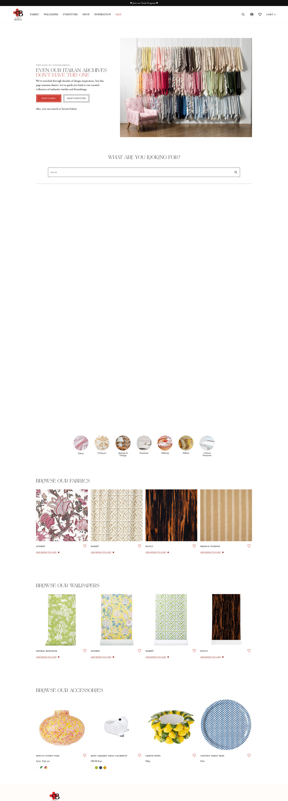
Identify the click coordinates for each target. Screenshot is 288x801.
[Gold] (104, 767)
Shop (86, 14)
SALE (118, 14)
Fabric (34, 14)
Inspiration (102, 14)
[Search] (243, 14)
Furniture (70, 14)
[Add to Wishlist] (85, 546)
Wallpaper (51, 14)
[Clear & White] (37, 767)
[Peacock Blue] (100, 767)
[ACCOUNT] (251, 14)
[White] (92, 767)
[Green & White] (41, 767)
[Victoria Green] (96, 767)
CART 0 (271, 14)
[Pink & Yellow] (45, 767)
